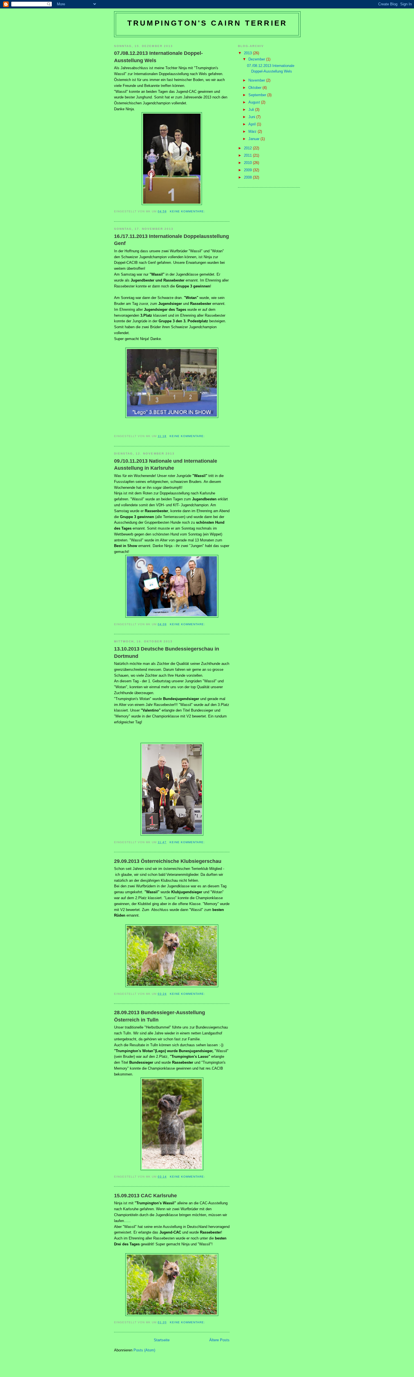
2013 (248, 53)
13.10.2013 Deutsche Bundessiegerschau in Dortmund (166, 652)
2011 (248, 155)
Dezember (257, 59)
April (252, 124)
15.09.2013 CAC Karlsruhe (145, 1195)
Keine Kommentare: (188, 211)
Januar (254, 139)
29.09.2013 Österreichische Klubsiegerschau (167, 861)
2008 (248, 177)
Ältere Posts (219, 1340)
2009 (248, 170)
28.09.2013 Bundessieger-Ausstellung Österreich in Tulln (159, 1016)
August (254, 102)
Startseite (162, 1340)
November (257, 80)
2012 (248, 148)
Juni (252, 117)
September (257, 95)
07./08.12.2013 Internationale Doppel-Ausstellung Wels (158, 56)
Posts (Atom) (144, 1350)
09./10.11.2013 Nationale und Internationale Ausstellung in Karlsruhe (165, 464)
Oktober (255, 88)
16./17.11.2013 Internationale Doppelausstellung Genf (171, 239)
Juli (251, 109)
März (253, 131)
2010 (248, 163)
